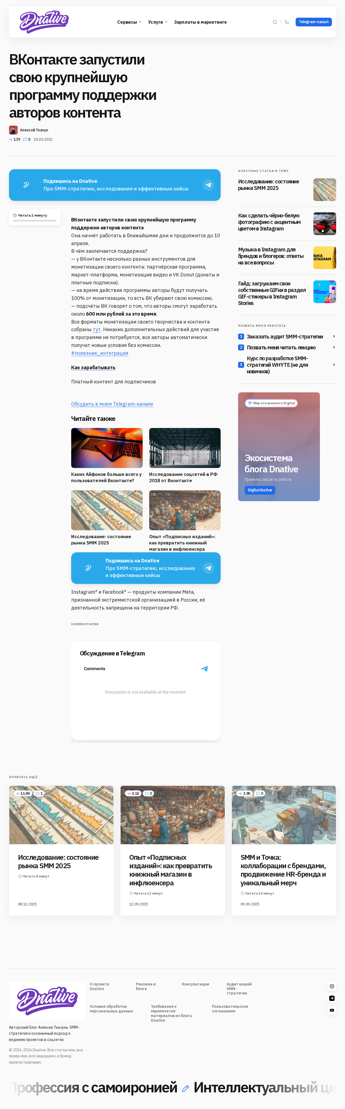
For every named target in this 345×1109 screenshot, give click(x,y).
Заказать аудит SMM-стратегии (285, 336)
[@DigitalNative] (332, 1010)
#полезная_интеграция (99, 353)
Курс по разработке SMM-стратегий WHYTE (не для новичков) (277, 365)
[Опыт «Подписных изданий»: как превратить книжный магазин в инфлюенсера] (173, 815)
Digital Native (260, 490)
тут (97, 329)
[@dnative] (332, 998)
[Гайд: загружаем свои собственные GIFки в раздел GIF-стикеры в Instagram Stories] (324, 291)
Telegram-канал (313, 21)
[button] (275, 22)
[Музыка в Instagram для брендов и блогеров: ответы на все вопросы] (324, 257)
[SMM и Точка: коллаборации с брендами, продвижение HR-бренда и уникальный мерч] (284, 815)
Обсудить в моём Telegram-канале (112, 404)
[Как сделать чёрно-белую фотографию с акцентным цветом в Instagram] (324, 223)
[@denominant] (332, 986)
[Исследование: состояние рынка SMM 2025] (324, 189)
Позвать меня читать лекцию (281, 347)
